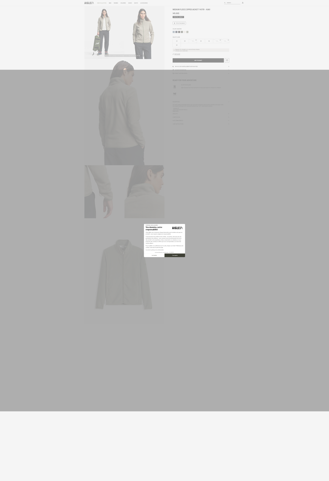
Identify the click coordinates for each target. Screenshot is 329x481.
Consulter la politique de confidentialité (155, 250)
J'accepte (175, 255)
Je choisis (154, 255)
